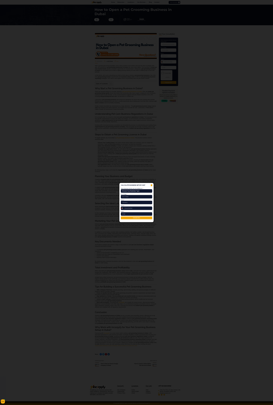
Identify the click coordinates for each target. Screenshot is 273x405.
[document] (136, 202)
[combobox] (122, 208)
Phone (122, 205)
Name (122, 200)
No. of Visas (124, 194)
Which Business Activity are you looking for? (132, 188)
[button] (151, 185)
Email (122, 211)
